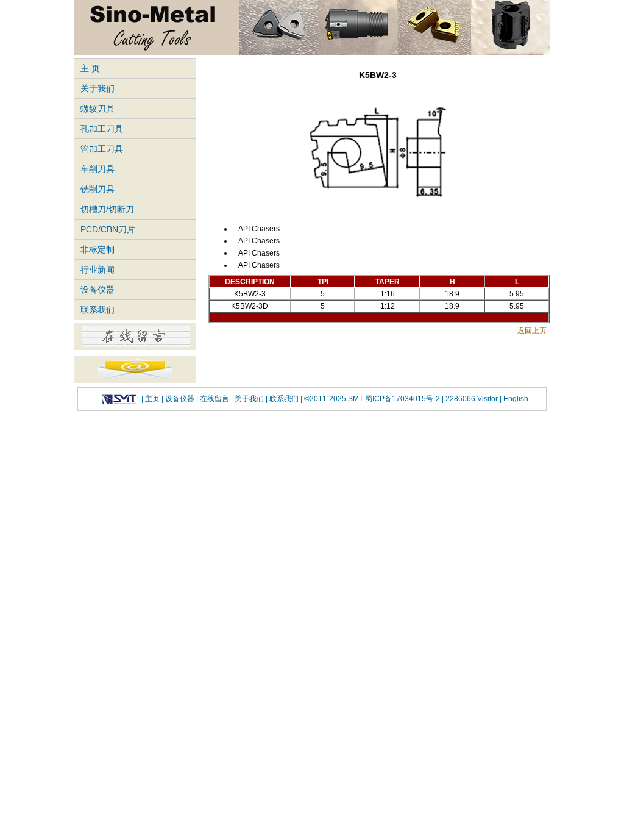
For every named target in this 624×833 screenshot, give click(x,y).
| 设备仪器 (178, 399)
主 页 (90, 68)
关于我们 (97, 88)
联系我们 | (285, 399)
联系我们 (97, 310)
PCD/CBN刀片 (107, 229)
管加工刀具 (101, 149)
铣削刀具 (97, 189)
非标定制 (97, 249)
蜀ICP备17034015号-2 (403, 399)
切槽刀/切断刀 (107, 209)
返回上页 (532, 330)
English (515, 399)
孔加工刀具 (101, 129)
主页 (152, 399)
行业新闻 (97, 269)
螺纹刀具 (97, 108)
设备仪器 (97, 290)
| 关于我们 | (249, 399)
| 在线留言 (213, 399)
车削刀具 (97, 169)
